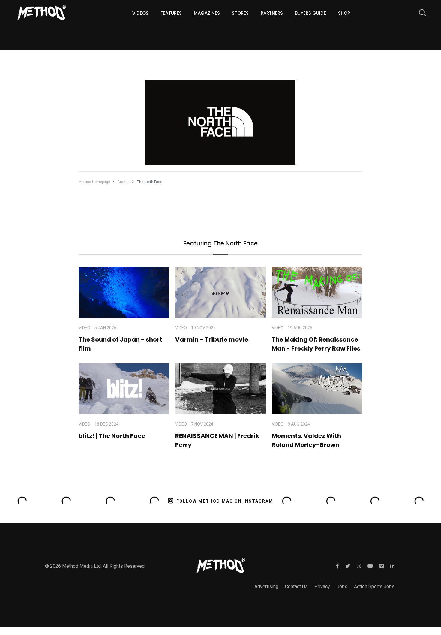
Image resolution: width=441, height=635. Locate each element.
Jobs (342, 586)
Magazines (207, 13)
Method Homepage (94, 182)
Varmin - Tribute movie (211, 339)
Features (171, 13)
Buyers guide (310, 13)
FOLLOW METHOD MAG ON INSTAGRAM (224, 501)
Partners (272, 13)
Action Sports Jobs (374, 586)
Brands (124, 182)
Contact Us (296, 586)
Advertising (266, 586)
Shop (344, 13)
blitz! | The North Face (112, 436)
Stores (240, 13)
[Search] (419, 14)
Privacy (322, 586)
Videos (140, 13)
